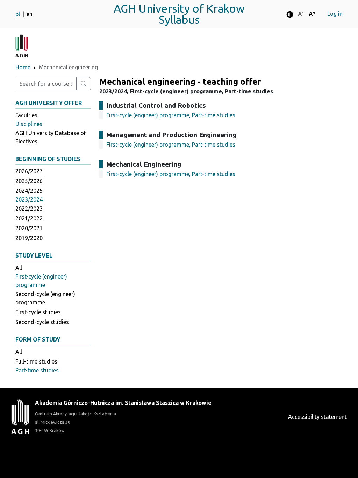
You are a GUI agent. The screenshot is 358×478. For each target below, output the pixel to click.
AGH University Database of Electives (50, 137)
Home (22, 67)
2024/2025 (29, 191)
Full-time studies (36, 361)
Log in (335, 13)
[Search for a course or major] (83, 83)
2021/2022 (29, 218)
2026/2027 (29, 171)
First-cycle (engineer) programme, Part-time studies (170, 115)
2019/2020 (29, 238)
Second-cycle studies (42, 322)
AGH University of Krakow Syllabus (179, 14)
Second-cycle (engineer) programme (45, 298)
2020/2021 (29, 228)
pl (18, 14)
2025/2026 (29, 181)
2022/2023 (29, 208)
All (18, 268)
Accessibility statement (317, 417)
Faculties (26, 115)
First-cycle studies (38, 312)
